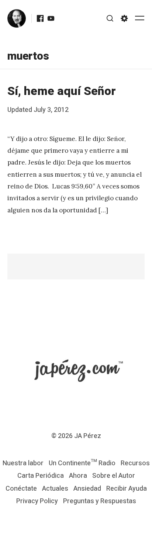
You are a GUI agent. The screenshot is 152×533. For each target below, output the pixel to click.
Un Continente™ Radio (82, 463)
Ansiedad (87, 489)
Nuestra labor (23, 463)
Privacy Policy (37, 501)
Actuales (55, 489)
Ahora (78, 476)
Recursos (135, 463)
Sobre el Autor (113, 476)
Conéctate (21, 489)
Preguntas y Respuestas (99, 501)
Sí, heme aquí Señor (61, 91)
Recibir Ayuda (126, 489)
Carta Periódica (40, 476)
